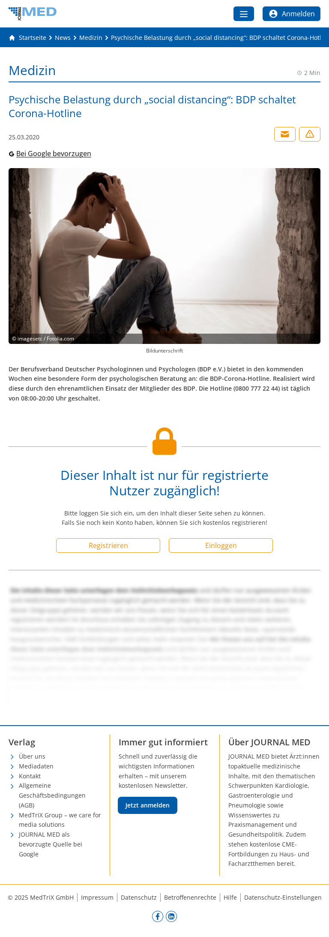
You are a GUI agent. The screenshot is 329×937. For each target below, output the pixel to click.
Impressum (97, 897)
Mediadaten (36, 766)
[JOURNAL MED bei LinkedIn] (171, 916)
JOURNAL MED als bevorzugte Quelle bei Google (50, 844)
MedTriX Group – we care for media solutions (60, 820)
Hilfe (230, 897)
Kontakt (30, 776)
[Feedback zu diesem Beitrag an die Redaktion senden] (309, 134)
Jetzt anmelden (148, 805)
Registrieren (108, 545)
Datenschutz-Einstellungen (283, 897)
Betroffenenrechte (190, 897)
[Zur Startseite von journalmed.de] (33, 13)
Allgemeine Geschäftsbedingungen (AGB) (52, 795)
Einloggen (221, 545)
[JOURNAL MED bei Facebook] (157, 916)
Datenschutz (139, 897)
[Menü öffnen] (243, 13)
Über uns (32, 756)
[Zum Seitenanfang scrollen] (313, 921)
